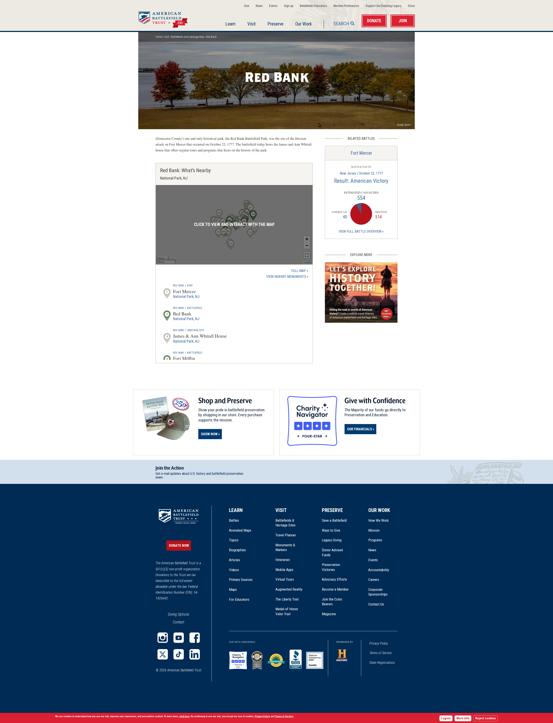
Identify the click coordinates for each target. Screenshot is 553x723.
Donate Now (179, 545)
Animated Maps (240, 530)
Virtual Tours (284, 579)
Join (403, 20)
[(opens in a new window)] (162, 637)
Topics (233, 540)
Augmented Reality (288, 589)
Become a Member (335, 589)
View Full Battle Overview (360, 231)
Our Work (303, 24)
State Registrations (382, 663)
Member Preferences (346, 6)
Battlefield (194, 308)
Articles (234, 560)
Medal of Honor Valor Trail (289, 611)
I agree (446, 718)
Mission (374, 530)
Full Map (298, 271)
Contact (178, 622)
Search (341, 23)
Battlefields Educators (313, 6)
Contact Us (376, 604)
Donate (374, 20)
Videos (234, 570)
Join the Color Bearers (332, 601)
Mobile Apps (284, 569)
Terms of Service (380, 653)
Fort (190, 285)
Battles (234, 520)
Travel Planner (285, 535)
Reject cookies (485, 718)
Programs (375, 540)
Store (411, 6)
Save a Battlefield (334, 520)
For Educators (239, 599)
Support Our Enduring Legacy (383, 6)
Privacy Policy (378, 643)
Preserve (275, 24)
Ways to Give (331, 530)
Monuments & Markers (285, 547)
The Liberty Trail (290, 599)
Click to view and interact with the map (234, 224)
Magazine (329, 614)
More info (462, 718)
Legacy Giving (336, 540)
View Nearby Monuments (287, 277)
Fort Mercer (361, 153)
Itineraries (282, 560)
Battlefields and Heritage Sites (187, 36)
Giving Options (178, 614)
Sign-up (288, 6)
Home (168, 18)
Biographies (237, 550)
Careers (373, 579)
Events (273, 6)
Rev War (178, 285)
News (259, 6)
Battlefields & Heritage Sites (285, 522)
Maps (233, 589)
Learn (230, 24)
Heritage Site (195, 330)
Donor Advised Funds (332, 552)
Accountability (378, 570)
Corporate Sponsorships (378, 591)
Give (246, 6)
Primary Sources (241, 579)
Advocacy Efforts (334, 579)
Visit (251, 24)
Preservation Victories (331, 567)
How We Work (378, 520)
